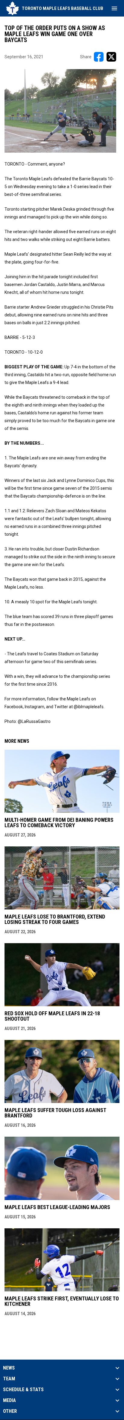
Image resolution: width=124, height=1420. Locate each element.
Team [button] (9, 1378)
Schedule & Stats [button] (23, 1389)
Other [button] (10, 1411)
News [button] (9, 1368)
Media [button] (9, 1400)
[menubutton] (114, 8)
